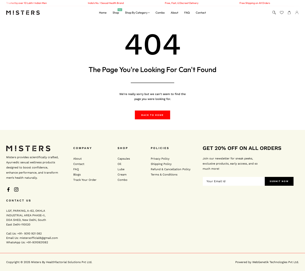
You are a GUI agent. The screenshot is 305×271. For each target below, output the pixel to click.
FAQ (76, 169)
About (77, 158)
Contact (78, 164)
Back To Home (152, 115)
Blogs (77, 174)
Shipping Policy (161, 164)
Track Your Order (85, 179)
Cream (122, 174)
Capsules (124, 158)
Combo (122, 179)
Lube (121, 169)
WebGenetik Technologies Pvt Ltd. (275, 262)
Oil (119, 164)
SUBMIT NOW (279, 181)
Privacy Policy (160, 158)
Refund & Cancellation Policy (170, 169)
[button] (289, 13)
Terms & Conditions (164, 174)
